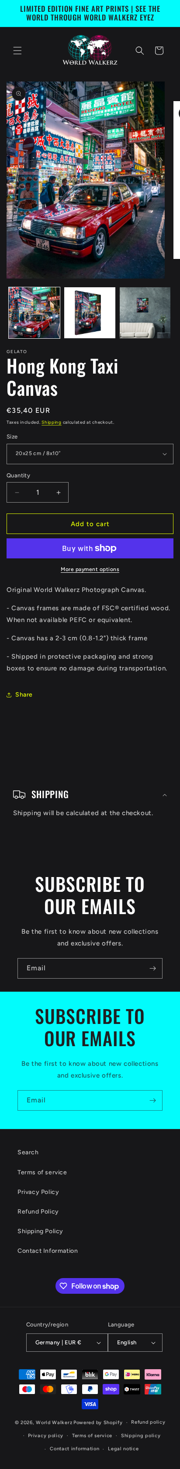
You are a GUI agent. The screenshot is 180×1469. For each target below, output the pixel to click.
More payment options (90, 569)
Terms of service (42, 1172)
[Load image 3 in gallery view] (145, 312)
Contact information (74, 1449)
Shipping (52, 422)
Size (12, 436)
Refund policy (148, 1422)
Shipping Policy (40, 1231)
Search (28, 1152)
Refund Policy (38, 1211)
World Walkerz (54, 1422)
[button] (17, 50)
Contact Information (47, 1251)
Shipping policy (141, 1435)
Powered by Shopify (98, 1422)
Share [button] (24, 694)
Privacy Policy (38, 1192)
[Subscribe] (152, 968)
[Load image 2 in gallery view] (89, 312)
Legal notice (123, 1449)
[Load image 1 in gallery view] (34, 312)
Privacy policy (45, 1435)
